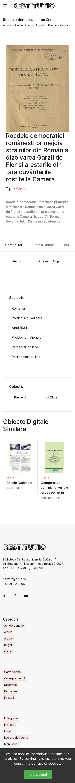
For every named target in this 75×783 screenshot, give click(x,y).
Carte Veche (12, 672)
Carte (21, 189)
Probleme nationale (26, 337)
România (18, 308)
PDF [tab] (67, 245)
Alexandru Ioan (51, 497)
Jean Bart (12, 488)
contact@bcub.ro (14, 579)
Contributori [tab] (14, 245)
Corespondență (14, 678)
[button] (5, 6)
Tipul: (10, 189)
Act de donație (14, 625)
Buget (8, 645)
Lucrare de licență (16, 737)
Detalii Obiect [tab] (43, 245)
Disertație (10, 684)
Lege (7, 731)
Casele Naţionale (19, 483)
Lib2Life (51, 397)
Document (11, 691)
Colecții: (16, 386)
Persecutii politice (25, 347)
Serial (10, 477)
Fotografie (11, 718)
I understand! (38, 775)
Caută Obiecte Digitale (30, 25)
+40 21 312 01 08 (14, 583)
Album (8, 632)
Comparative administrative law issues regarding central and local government (54, 492)
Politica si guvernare (27, 318)
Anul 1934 (19, 328)
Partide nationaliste (26, 357)
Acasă (7, 25)
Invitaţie (9, 724)
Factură (9, 697)
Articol (8, 638)
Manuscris (10, 744)
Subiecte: (17, 297)
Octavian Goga (48, 261)
